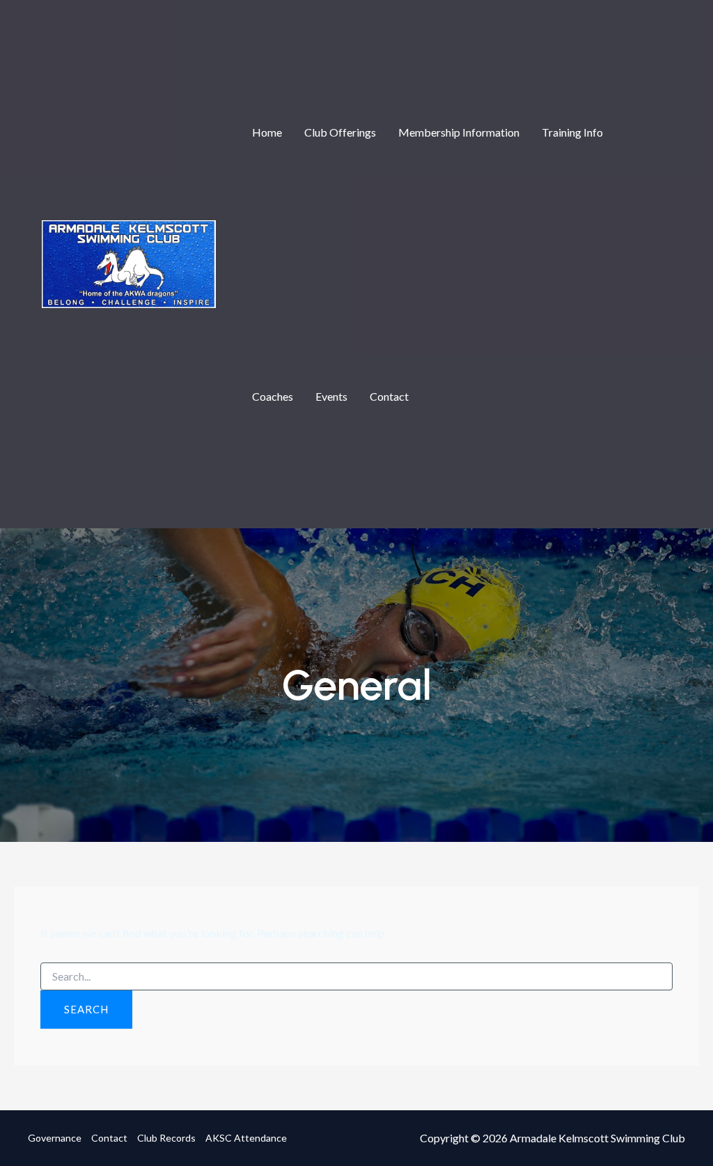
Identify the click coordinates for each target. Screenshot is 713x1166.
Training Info (572, 132)
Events (331, 396)
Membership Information (458, 132)
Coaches (272, 396)
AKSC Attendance (246, 1138)
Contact (389, 396)
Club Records (166, 1138)
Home (267, 132)
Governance (54, 1138)
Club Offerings (340, 132)
